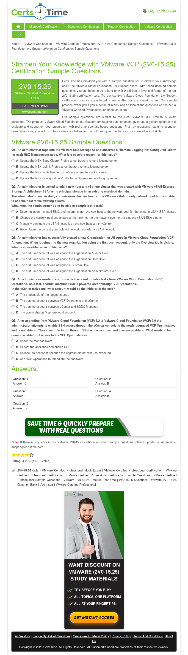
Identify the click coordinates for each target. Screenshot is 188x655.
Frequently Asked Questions (51, 636)
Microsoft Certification (43, 26)
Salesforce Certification (83, 26)
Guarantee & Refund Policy (91, 636)
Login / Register (162, 10)
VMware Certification (158, 26)
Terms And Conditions (148, 636)
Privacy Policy (121, 636)
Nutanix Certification (121, 26)
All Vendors (22, 636)
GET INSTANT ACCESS (94, 617)
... (18, 34)
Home (15, 43)
